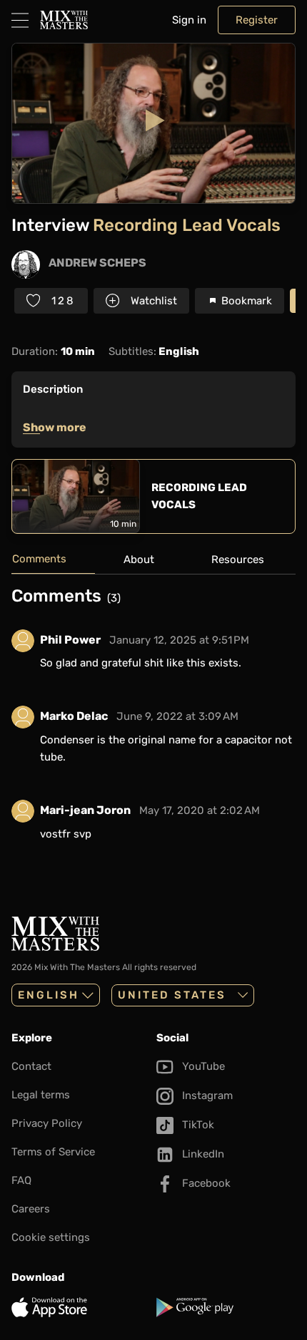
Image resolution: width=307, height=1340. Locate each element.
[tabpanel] (153, 725)
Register (257, 20)
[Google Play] (226, 1307)
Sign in (189, 20)
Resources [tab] (237, 559)
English (48, 995)
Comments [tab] (39, 558)
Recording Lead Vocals (199, 496)
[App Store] (81, 1307)
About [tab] (139, 559)
